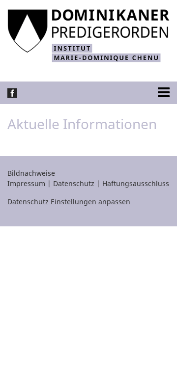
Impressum (26, 183)
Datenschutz (73, 183)
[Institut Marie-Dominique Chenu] (88, 34)
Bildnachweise (31, 173)
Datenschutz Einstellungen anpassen (68, 201)
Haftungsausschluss (135, 183)
